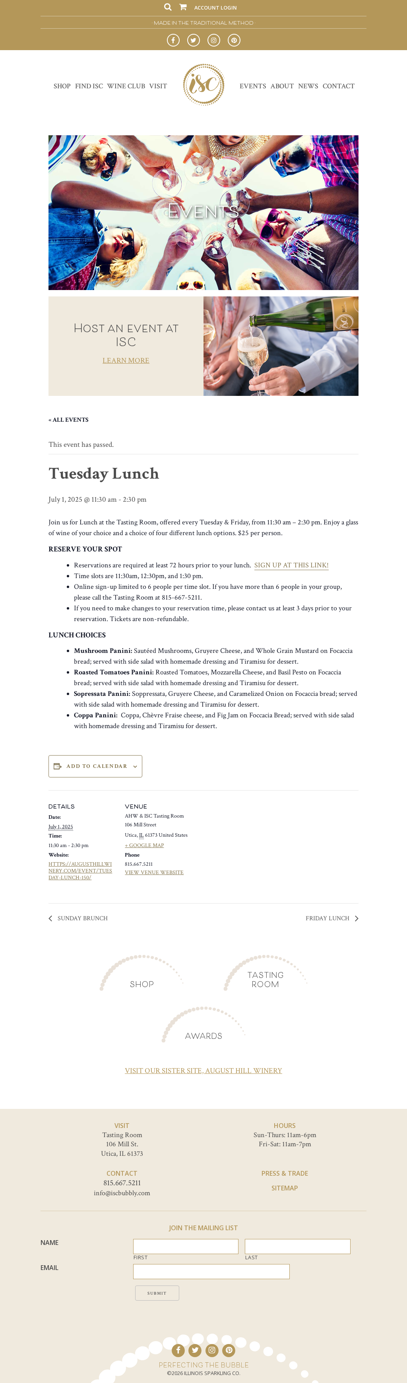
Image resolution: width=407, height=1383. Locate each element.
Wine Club (126, 86)
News (308, 86)
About (282, 86)
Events (253, 86)
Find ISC (89, 86)
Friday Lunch (328, 918)
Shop (62, 86)
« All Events (68, 420)
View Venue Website (154, 872)
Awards (204, 1035)
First (140, 1257)
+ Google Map (144, 845)
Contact (339, 86)
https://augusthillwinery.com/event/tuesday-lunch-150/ (80, 871)
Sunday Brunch (82, 918)
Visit (158, 86)
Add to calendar (96, 766)
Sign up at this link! (291, 565)
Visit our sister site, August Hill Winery (203, 1071)
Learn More (126, 361)
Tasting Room (265, 979)
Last (251, 1257)
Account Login (215, 7)
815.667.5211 (122, 1183)
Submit (157, 1293)
